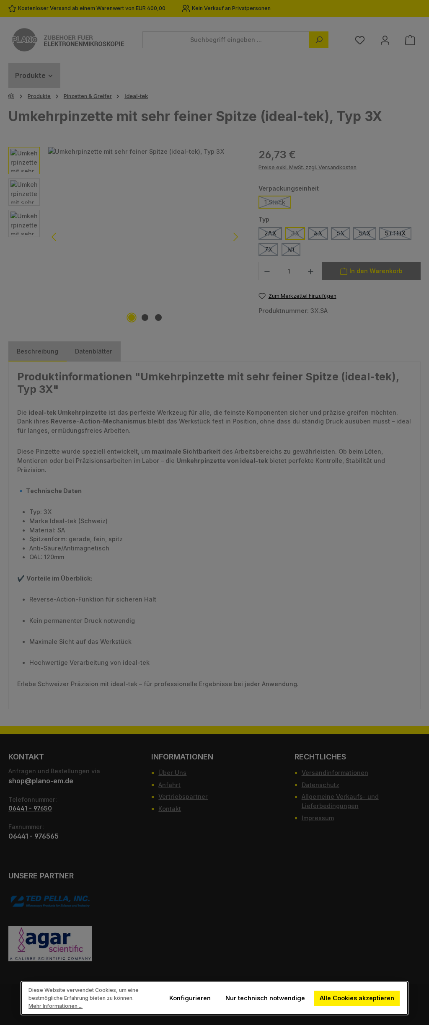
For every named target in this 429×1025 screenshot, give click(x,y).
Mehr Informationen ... (55, 1006)
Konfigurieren (190, 998)
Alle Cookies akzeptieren (357, 998)
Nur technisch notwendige (265, 998)
